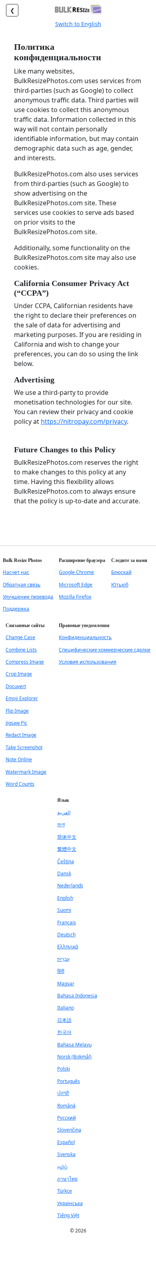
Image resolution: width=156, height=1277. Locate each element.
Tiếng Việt (68, 1215)
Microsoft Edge (75, 584)
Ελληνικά (67, 946)
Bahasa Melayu (74, 1044)
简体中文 (66, 837)
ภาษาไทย (67, 1178)
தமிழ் (62, 1166)
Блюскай (121, 572)
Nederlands (70, 885)
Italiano (65, 1007)
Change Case (20, 637)
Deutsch (66, 934)
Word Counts (20, 784)
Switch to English (78, 24)
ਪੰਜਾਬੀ (63, 1093)
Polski (63, 1068)
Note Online (19, 759)
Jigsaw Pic (16, 722)
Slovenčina (69, 1129)
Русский (66, 1117)
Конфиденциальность (85, 637)
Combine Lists (21, 649)
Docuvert (16, 686)
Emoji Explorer (22, 698)
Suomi (64, 910)
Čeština (65, 861)
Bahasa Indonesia (77, 995)
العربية (63, 812)
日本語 (64, 1020)
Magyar (65, 983)
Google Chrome (76, 572)
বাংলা (61, 824)
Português (68, 1081)
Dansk (64, 873)
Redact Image (21, 734)
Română (66, 1105)
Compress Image (25, 661)
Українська (70, 1203)
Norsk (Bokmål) (74, 1056)
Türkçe (64, 1190)
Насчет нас (16, 572)
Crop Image (19, 673)
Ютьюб (119, 584)
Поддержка (16, 608)
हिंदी (60, 971)
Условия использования (87, 661)
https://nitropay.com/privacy (84, 421)
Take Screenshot (24, 747)
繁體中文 (66, 849)
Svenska (66, 1154)
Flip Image (17, 710)
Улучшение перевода (28, 596)
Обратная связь (21, 584)
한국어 (64, 1032)
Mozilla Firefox (75, 596)
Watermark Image (26, 771)
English (65, 898)
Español (66, 1142)
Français (66, 922)
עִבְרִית (63, 959)
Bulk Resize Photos (22, 560)
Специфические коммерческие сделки (104, 649)
